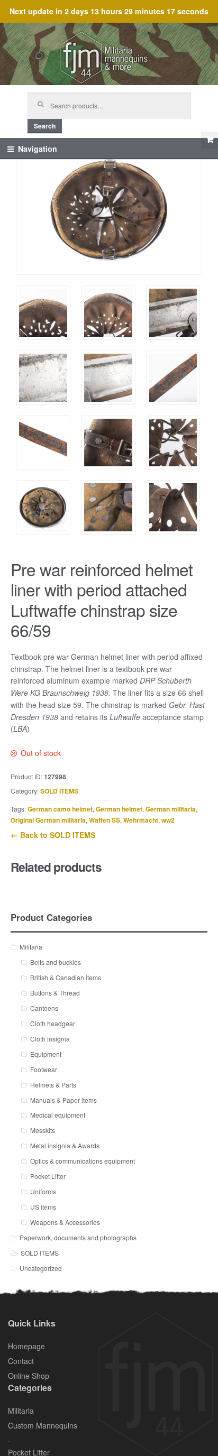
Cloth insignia (50, 1038)
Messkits (42, 1130)
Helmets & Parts (53, 1084)
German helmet (119, 809)
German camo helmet (60, 809)
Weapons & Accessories (65, 1222)
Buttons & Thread (55, 992)
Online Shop (28, 1375)
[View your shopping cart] (209, 140)
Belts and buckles (55, 961)
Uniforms (43, 1191)
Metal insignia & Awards (64, 1145)
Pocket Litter (48, 1176)
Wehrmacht (140, 820)
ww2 (168, 820)
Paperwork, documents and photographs (78, 1237)
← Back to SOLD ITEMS (53, 835)
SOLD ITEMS (59, 791)
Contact (21, 1361)
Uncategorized (41, 1268)
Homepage (26, 1346)
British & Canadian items (65, 977)
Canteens (44, 1007)
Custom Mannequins (42, 1425)
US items (43, 1206)
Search (45, 126)
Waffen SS (104, 820)
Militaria (31, 946)
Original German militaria (48, 820)
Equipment (45, 1053)
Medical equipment (57, 1114)
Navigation (37, 148)
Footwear (43, 1069)
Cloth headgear (52, 1023)
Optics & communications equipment (82, 1160)
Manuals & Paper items (63, 1099)
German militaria (171, 809)
